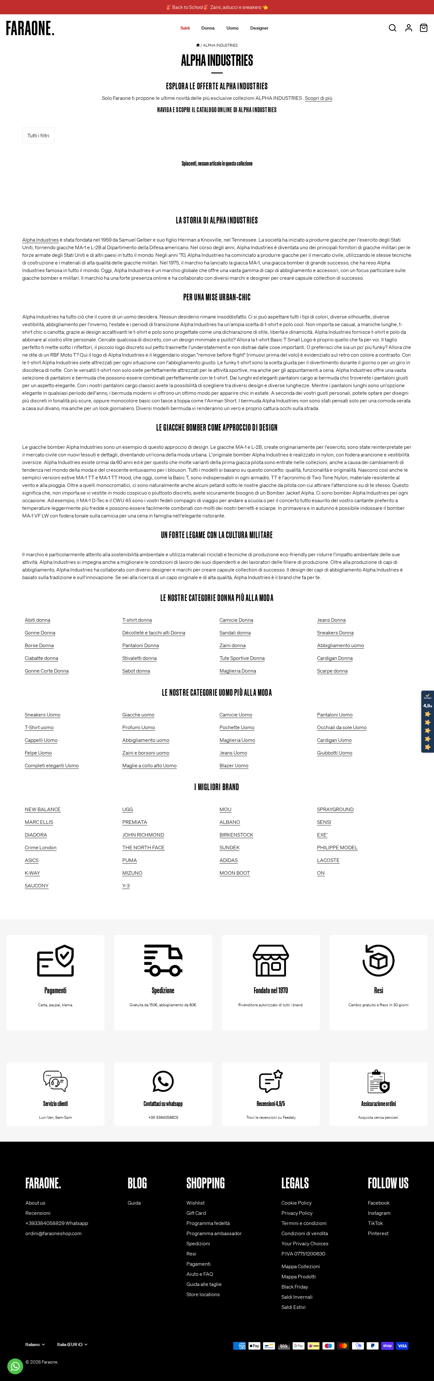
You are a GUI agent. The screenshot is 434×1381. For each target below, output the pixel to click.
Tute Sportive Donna (242, 658)
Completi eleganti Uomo (52, 765)
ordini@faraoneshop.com (53, 1233)
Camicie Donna (236, 620)
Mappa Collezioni (300, 1266)
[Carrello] (424, 28)
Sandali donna (235, 632)
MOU (225, 809)
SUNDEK (230, 847)
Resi (191, 1253)
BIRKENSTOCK (236, 834)
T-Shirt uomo (39, 727)
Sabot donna (136, 670)
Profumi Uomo (138, 727)
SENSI (324, 822)
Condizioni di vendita (304, 1233)
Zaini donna (233, 645)
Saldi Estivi (293, 1307)
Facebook (379, 1203)
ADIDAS (229, 860)
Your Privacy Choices (305, 1243)
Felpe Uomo (38, 752)
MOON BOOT (235, 873)
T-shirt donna (137, 620)
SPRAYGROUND (335, 809)
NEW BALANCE (43, 809)
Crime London (41, 847)
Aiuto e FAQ (199, 1274)
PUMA (129, 860)
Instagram (379, 1213)
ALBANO (230, 822)
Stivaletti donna (139, 658)
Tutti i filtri (38, 135)
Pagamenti (198, 1264)
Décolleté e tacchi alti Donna (153, 632)
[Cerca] (392, 28)
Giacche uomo (138, 714)
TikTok (375, 1223)
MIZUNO (132, 873)
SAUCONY (37, 885)
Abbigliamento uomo (340, 645)
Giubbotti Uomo (334, 752)
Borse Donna (39, 645)
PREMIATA (134, 822)
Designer (259, 28)
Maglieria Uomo (237, 740)
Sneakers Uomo (42, 714)
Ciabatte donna (41, 658)
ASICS (31, 860)
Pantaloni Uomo (335, 714)
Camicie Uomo (236, 714)
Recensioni (38, 1213)
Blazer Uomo (234, 765)
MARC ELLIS (39, 822)
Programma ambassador (214, 1233)
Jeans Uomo (233, 752)
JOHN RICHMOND (143, 834)
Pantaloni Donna (140, 645)
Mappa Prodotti (298, 1276)
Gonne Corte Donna (47, 670)
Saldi (185, 28)
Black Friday (294, 1286)
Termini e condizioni (304, 1223)
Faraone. (50, 1362)
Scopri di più (318, 98)
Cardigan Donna (335, 658)
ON (321, 873)
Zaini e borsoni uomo (145, 752)
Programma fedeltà (208, 1223)
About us (35, 1203)
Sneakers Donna (335, 632)
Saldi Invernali (297, 1297)
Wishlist (195, 1203)
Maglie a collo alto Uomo (149, 765)
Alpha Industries (40, 239)
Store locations (203, 1294)
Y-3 (126, 885)
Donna (207, 28)
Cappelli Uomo (41, 740)
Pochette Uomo (237, 727)
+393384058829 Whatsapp (56, 1223)
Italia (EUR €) (69, 1344)
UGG (127, 809)
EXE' (322, 834)
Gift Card (196, 1213)
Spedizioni (198, 1243)
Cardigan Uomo (334, 740)
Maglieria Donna (238, 670)
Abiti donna (37, 620)
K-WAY (32, 873)
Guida (134, 1203)
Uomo (233, 28)
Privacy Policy (297, 1213)
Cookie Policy (296, 1203)
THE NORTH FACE (143, 847)
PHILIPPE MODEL (337, 847)
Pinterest (378, 1233)
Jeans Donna (331, 620)
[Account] (409, 28)
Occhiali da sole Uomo (342, 727)
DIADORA (36, 834)
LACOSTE (328, 860)
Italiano (32, 1344)
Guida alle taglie (204, 1284)
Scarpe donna (332, 670)
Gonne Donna (40, 632)
